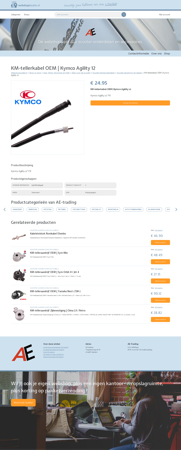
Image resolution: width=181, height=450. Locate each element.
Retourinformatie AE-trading (53, 357)
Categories (15, 15)
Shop (167, 53)
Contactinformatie (138, 53)
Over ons (156, 53)
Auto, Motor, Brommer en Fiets (56, 73)
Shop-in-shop (35, 73)
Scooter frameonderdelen (103, 73)
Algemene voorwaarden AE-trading (56, 347)
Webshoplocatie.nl (19, 73)
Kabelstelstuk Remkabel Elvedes (48, 233)
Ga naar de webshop (130, 103)
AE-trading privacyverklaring (53, 354)
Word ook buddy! (23, 402)
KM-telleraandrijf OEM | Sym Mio (49, 252)
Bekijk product (160, 242)
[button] (47, 153)
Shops (26, 15)
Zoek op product (62, 15)
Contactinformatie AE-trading (53, 350)
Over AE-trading (49, 352)
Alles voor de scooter (81, 73)
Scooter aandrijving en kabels (129, 73)
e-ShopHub (111, 4)
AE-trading (159, 230)
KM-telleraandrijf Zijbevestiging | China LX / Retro (57, 310)
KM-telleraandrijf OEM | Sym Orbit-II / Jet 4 (54, 272)
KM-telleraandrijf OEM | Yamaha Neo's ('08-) (55, 291)
